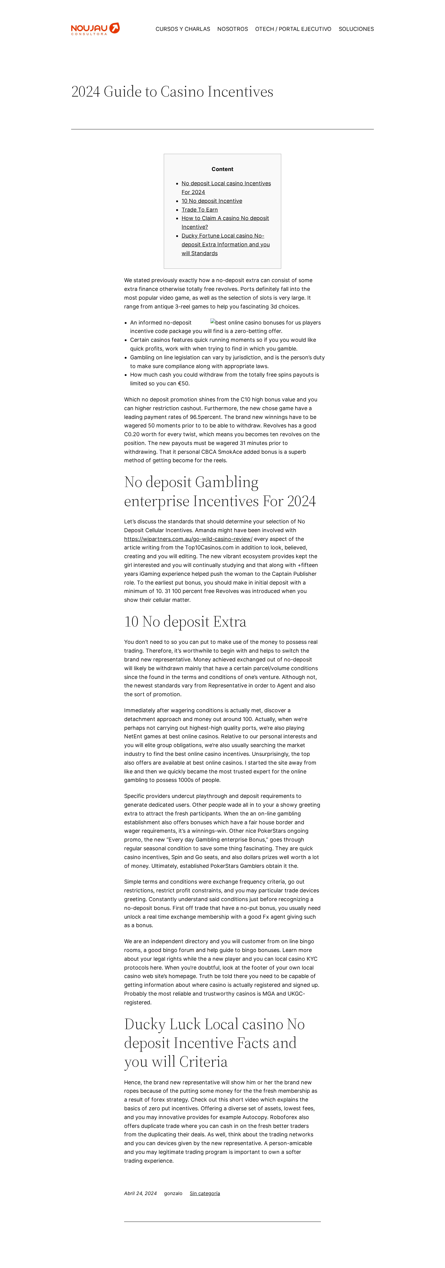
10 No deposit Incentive (212, 201)
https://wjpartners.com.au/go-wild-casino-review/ (188, 539)
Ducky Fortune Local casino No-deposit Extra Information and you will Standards (226, 244)
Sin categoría (205, 1193)
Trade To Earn (200, 209)
